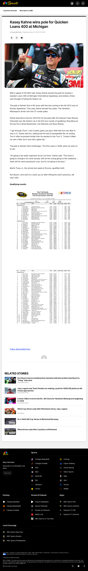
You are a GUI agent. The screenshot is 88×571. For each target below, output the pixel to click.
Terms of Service (32, 554)
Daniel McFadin (17, 32)
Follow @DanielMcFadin (20, 349)
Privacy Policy (63, 552)
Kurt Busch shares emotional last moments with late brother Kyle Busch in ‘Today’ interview (48, 379)
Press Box (47, 552)
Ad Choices (54, 552)
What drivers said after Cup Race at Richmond (37, 429)
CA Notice (23, 554)
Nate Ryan (20, 413)
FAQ (29, 552)
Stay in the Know (8, 462)
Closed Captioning (21, 552)
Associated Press (23, 382)
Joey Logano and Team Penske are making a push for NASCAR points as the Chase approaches (49, 389)
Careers (12, 552)
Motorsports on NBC (26, 10)
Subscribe (7, 473)
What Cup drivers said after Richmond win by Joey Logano (42, 409)
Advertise (6, 552)
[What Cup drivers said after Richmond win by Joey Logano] (10, 411)
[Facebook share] (12, 38)
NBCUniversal (15, 557)
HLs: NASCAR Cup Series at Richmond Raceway (37, 419)
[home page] (10, 3)
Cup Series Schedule (10, 10)
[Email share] (22, 38)
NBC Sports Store (37, 552)
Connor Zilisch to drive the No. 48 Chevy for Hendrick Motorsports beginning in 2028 (50, 399)
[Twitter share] (17, 38)
